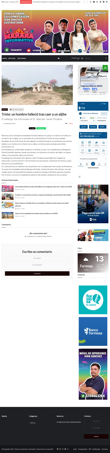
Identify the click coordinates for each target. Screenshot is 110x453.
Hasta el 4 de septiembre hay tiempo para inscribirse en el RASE (36, 213)
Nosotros (60, 416)
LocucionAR (49, 449)
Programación (82, 449)
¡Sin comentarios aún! (38, 233)
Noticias (11, 58)
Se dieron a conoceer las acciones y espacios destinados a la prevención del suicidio (43, 195)
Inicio (4, 58)
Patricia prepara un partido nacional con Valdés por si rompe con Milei (56, 2)
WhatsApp (41, 128)
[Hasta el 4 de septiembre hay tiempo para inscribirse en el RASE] (8, 215)
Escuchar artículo (17, 109)
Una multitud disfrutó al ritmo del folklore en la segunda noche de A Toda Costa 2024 (43, 187)
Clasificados (96, 449)
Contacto (87, 416)
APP (90, 449)
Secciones (22, 58)
